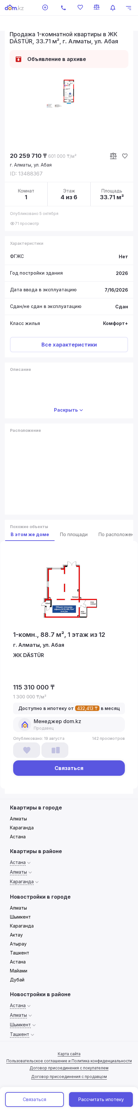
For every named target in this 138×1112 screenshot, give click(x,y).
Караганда (22, 827)
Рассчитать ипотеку (101, 1099)
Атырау (18, 943)
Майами (18, 970)
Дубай (17, 979)
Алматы (18, 818)
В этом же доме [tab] (30, 534)
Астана (18, 836)
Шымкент (20, 917)
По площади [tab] (74, 534)
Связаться (34, 1099)
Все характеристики (69, 344)
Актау (16, 934)
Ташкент (19, 952)
